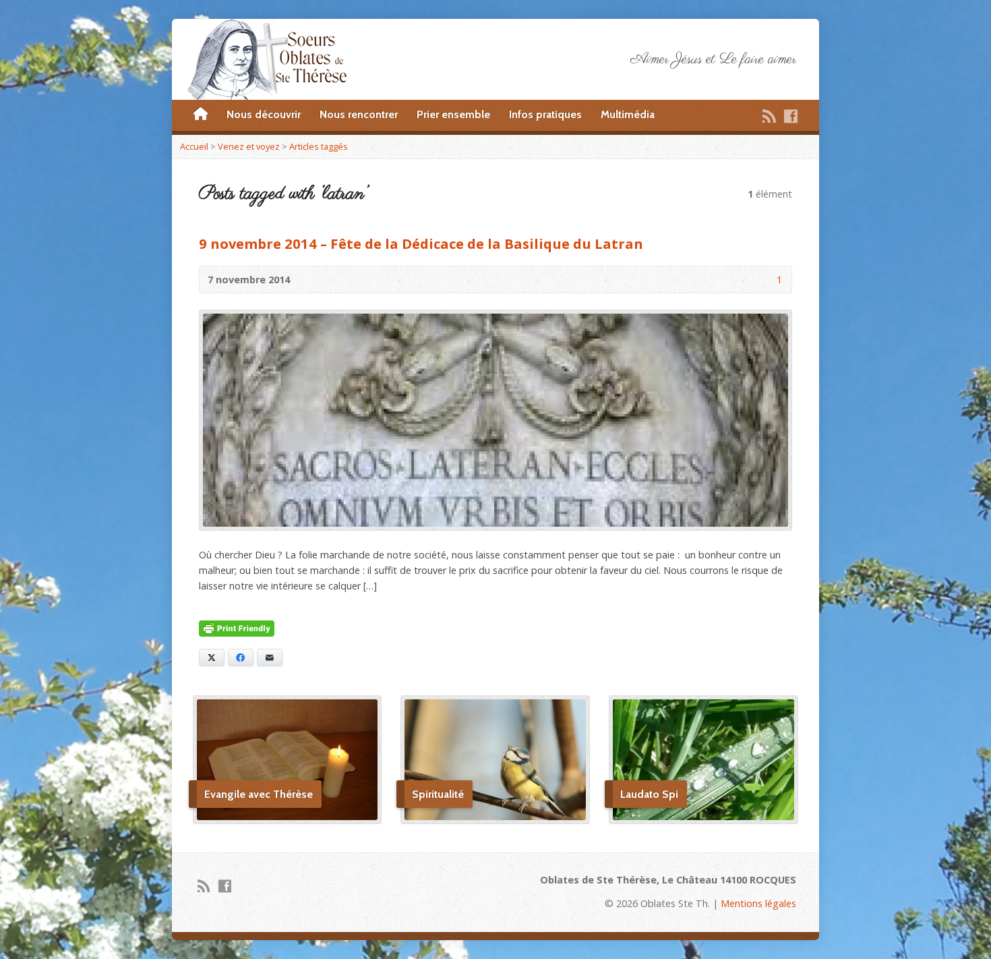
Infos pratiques (545, 114)
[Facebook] (791, 116)
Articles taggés (318, 146)
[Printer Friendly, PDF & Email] (236, 628)
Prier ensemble (453, 114)
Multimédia (628, 114)
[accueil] (200, 114)
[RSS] (769, 116)
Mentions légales (758, 903)
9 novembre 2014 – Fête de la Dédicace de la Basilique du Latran (421, 243)
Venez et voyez (249, 146)
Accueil (194, 146)
